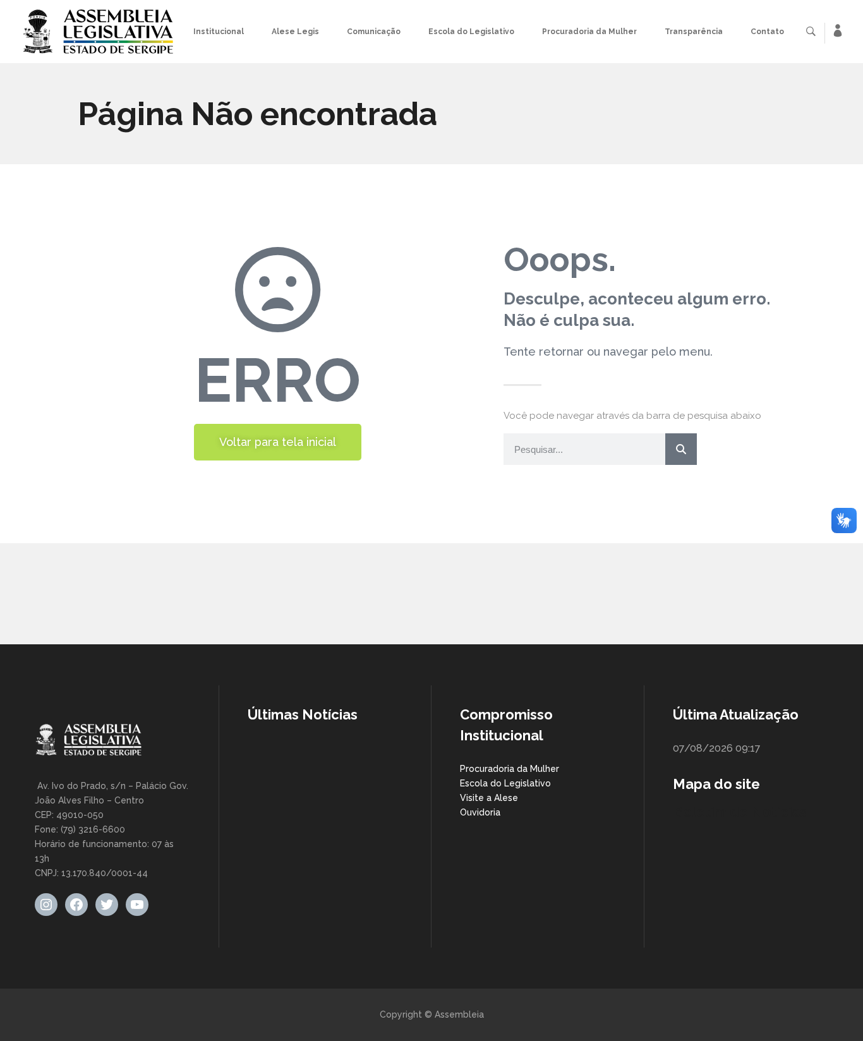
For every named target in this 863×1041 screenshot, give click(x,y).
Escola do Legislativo (505, 783)
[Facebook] (76, 904)
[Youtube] (137, 904)
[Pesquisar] (681, 449)
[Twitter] (106, 904)
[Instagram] (46, 904)
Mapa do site (716, 784)
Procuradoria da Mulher (509, 769)
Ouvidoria (480, 812)
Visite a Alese (489, 798)
